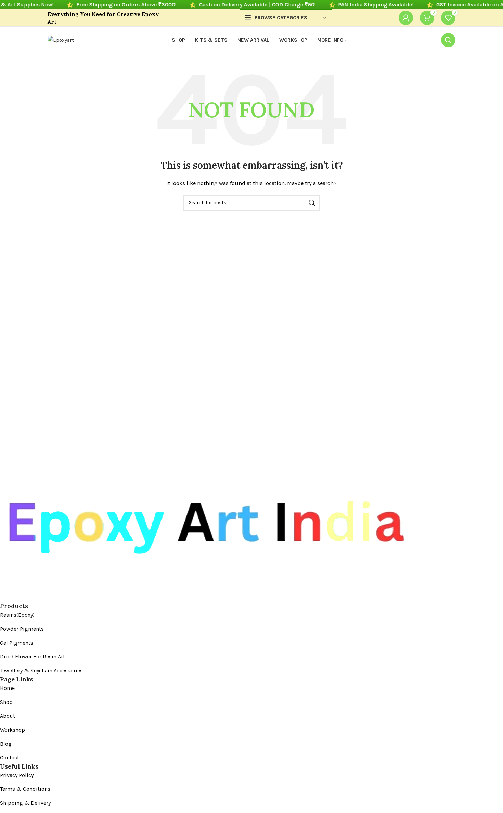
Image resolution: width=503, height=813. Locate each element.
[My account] (405, 18)
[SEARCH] (312, 203)
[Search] (448, 40)
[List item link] (204, 615)
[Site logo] (61, 40)
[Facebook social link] (5, 596)
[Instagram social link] (17, 596)
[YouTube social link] (30, 596)
